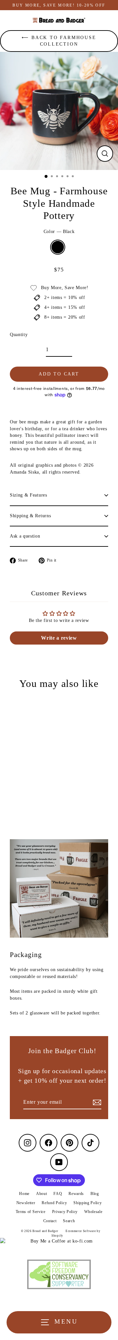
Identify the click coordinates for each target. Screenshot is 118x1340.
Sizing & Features (28, 495)
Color (59, 231)
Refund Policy (54, 1203)
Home (24, 1193)
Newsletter (25, 1203)
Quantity (19, 334)
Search (69, 1221)
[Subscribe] (96, 1102)
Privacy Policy (65, 1211)
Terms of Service (31, 1211)
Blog (94, 1193)
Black (58, 247)
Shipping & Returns (30, 515)
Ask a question (25, 536)
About (41, 1193)
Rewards (76, 1193)
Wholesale (93, 1211)
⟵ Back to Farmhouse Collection (59, 41)
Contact (50, 1221)
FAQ (57, 1193)
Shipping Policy (87, 1203)
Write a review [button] (59, 638)
